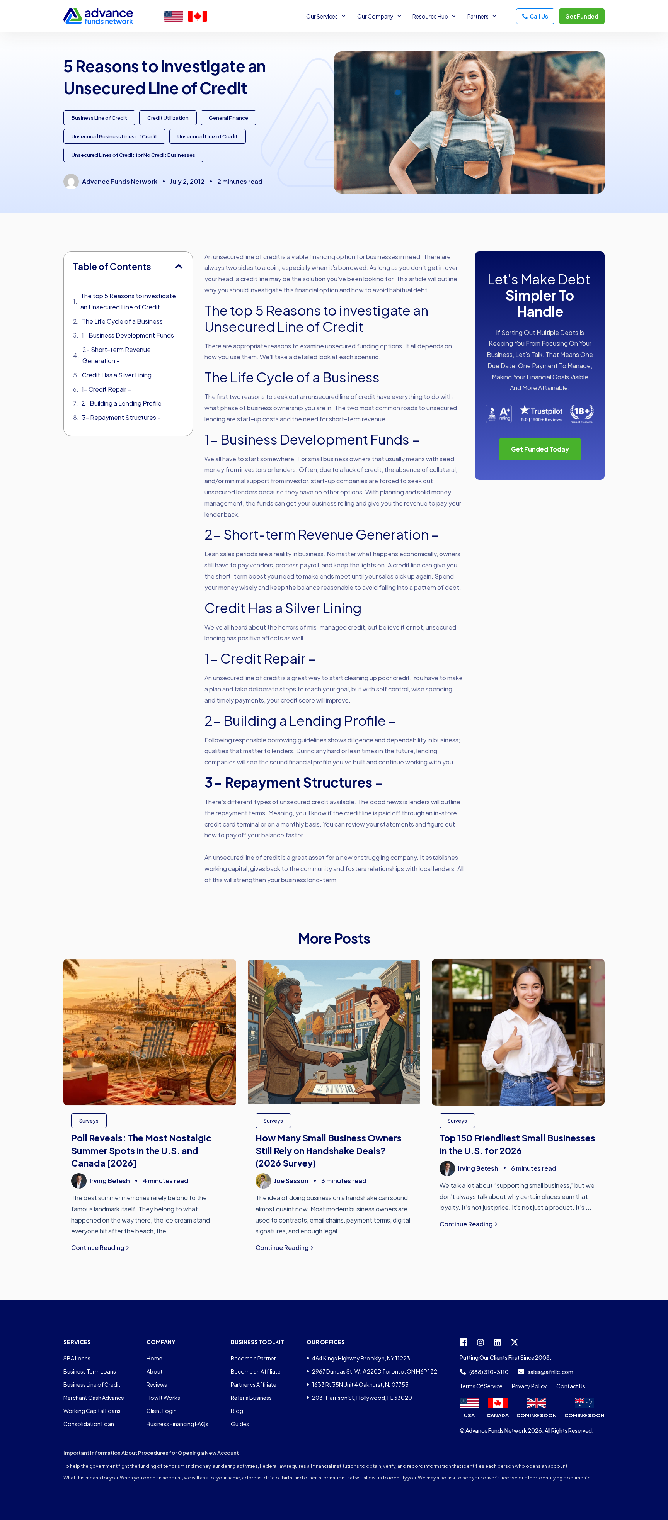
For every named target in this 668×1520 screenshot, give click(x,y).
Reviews (157, 1384)
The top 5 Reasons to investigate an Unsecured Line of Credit (128, 301)
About (155, 1371)
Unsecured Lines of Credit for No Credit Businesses (133, 155)
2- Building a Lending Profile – (123, 403)
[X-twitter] (514, 1342)
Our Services (322, 16)
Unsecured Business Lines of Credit (114, 136)
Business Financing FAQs (177, 1423)
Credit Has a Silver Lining (117, 375)
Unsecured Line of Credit (207, 136)
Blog (237, 1410)
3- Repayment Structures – (121, 417)
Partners (478, 16)
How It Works (163, 1397)
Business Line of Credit (99, 118)
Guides (240, 1423)
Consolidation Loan (88, 1423)
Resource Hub (430, 16)
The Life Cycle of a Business (122, 321)
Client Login (162, 1410)
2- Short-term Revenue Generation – (116, 355)
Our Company (375, 16)
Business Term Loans (89, 1371)
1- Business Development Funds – (130, 335)
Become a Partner (253, 1358)
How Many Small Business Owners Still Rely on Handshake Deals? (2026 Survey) (329, 1150)
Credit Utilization (168, 118)
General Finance (228, 118)
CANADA (498, 1415)
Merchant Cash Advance (93, 1397)
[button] (178, 266)
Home (154, 1358)
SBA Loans (76, 1358)
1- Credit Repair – (106, 389)
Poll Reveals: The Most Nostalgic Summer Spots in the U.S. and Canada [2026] (141, 1150)
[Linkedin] (497, 1342)
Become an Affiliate (256, 1371)
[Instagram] (480, 1342)
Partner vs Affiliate (253, 1384)
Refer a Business (251, 1397)
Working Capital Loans (92, 1410)
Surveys (89, 1120)
